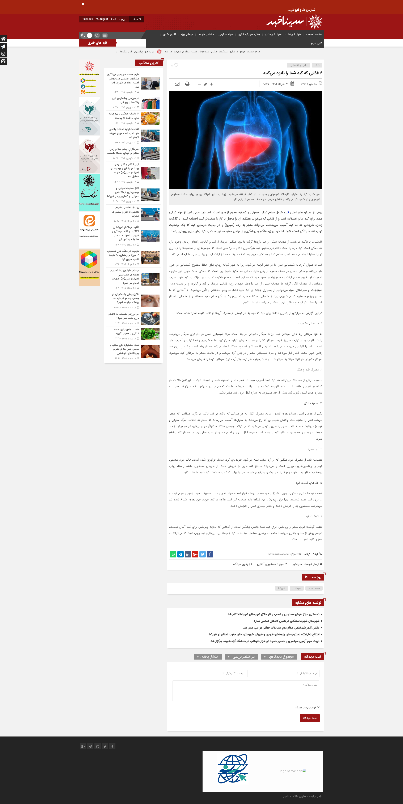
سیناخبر (297, 564)
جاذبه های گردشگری (249, 34)
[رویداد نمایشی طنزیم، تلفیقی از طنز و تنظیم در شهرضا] (133, 214)
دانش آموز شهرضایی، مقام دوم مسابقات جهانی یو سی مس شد (281, 627)
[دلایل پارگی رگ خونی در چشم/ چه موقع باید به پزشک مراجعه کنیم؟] (133, 301)
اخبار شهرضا (294, 34)
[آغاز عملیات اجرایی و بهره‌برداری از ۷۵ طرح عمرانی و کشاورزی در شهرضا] (133, 195)
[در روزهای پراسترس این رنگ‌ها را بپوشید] (133, 102)
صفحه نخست (314, 34)
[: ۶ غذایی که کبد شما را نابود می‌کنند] (177, 84)
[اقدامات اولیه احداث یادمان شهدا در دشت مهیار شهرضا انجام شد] (133, 136)
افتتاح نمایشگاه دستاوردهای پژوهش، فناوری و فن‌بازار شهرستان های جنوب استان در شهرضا (264, 634)
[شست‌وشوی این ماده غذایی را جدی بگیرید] (133, 334)
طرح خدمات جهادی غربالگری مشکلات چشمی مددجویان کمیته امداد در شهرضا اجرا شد (246, 51)
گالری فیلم (316, 43)
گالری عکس (169, 34)
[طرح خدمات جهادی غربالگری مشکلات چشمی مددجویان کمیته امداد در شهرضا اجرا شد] (133, 83)
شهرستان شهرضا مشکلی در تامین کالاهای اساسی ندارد (286, 621)
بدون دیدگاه (240, 564)
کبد (287, 212)
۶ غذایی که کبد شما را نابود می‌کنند (292, 73)
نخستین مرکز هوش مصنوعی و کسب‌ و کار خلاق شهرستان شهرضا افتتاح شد (273, 614)
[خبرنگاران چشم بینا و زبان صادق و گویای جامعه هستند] (133, 153)
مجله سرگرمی (226, 34)
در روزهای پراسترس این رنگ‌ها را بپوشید (165, 51)
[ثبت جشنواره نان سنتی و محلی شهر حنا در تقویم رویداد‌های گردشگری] (133, 351)
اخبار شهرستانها (273, 34)
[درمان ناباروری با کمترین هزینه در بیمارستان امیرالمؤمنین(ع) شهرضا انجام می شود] (133, 279)
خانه (317, 65)
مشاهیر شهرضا (206, 34)
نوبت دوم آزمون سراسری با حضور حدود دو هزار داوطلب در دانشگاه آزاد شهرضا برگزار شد (265, 641)
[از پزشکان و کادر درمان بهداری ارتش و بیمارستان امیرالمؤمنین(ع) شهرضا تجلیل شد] (133, 173)
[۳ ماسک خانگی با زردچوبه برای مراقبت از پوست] (133, 118)
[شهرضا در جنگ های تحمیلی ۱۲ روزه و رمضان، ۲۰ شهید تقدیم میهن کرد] (133, 258)
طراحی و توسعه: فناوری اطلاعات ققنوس (303, 796)
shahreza (314, 588)
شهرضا (281, 588)
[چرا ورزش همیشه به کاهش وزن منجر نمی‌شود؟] (133, 318)
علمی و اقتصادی (298, 65)
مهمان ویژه (187, 34)
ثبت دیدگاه (310, 718)
